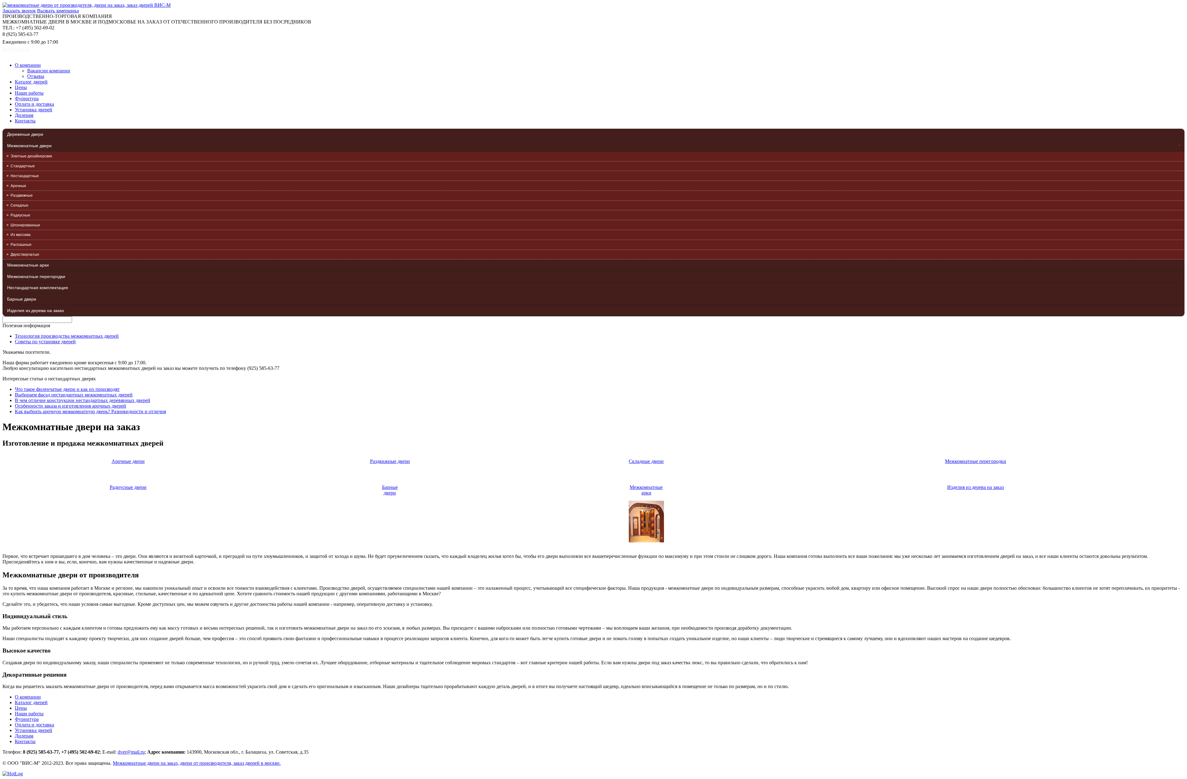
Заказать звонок (19, 10)
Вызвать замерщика (58, 10)
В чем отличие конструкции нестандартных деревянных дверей (82, 400)
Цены (21, 87)
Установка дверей (33, 109)
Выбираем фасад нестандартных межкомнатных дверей (74, 394)
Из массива (21, 235)
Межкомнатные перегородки (36, 276)
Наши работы (29, 93)
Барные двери (21, 299)
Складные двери (646, 461)
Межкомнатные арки (28, 265)
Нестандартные (25, 176)
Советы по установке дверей (45, 341)
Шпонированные (25, 225)
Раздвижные (22, 195)
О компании (28, 65)
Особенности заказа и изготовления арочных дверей (70, 406)
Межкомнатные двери (29, 145)
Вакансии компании (48, 70)
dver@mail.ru (15, 49)
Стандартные (23, 166)
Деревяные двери (25, 134)
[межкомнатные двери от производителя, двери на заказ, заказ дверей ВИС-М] (86, 5)
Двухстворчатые (25, 254)
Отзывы (35, 76)
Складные (19, 205)
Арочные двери (128, 461)
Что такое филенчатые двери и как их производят (67, 389)
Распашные (21, 244)
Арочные (18, 186)
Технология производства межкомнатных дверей (67, 336)
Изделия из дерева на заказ (35, 310)
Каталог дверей (31, 81)
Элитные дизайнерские (31, 156)
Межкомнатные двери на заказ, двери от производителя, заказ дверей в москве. (197, 763)
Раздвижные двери (390, 461)
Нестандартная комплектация (37, 287)
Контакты (25, 120)
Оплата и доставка (34, 104)
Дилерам (24, 115)
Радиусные (20, 215)
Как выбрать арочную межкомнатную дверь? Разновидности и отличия (90, 411)
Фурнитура (27, 98)
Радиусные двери (128, 487)
